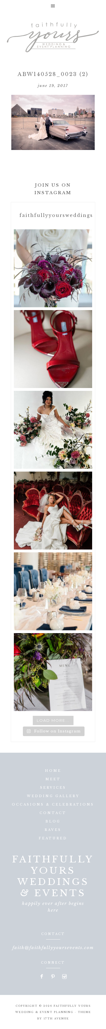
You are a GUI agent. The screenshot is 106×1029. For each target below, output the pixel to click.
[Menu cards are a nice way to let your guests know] (53, 672)
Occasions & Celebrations (53, 804)
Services (53, 788)
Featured (53, 838)
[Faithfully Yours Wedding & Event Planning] (53, 35)
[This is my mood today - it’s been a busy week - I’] (53, 511)
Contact (53, 813)
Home (53, 771)
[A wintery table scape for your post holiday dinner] (53, 591)
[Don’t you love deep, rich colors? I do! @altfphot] (53, 268)
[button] (53, 6)
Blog (53, 821)
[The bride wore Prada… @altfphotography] (53, 349)
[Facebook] (42, 977)
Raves (53, 830)
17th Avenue (56, 1018)
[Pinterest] (53, 977)
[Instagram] (64, 977)
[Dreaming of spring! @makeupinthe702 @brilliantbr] (53, 430)
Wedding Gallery (53, 796)
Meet (53, 779)
